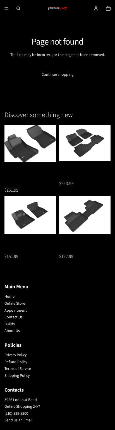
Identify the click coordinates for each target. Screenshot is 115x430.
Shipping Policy (17, 375)
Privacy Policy (15, 354)
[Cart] (108, 8)
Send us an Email (18, 420)
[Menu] (6, 8)
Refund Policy (15, 361)
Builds (9, 323)
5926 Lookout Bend (20, 399)
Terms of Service (17, 368)
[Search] (18, 8)
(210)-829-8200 (16, 413)
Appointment (15, 310)
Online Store (14, 303)
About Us (12, 330)
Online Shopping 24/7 (22, 406)
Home (9, 296)
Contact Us (13, 316)
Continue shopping (57, 74)
